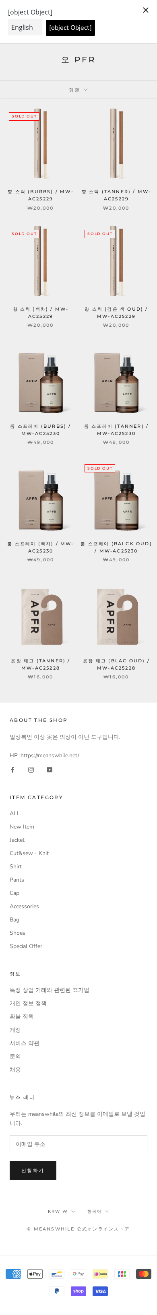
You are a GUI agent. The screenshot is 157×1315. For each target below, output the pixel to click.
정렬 (76, 90)
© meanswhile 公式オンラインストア (78, 1229)
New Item (22, 827)
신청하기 (33, 1170)
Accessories (24, 906)
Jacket (17, 840)
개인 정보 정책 (28, 1003)
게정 (15, 1030)
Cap (14, 893)
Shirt (16, 866)
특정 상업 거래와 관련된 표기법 (49, 990)
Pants (17, 880)
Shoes (17, 933)
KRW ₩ (58, 1211)
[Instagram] (31, 769)
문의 (15, 1056)
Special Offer (26, 946)
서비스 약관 (24, 1043)
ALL (15, 813)
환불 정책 (22, 1016)
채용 (15, 1070)
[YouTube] (49, 769)
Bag (14, 919)
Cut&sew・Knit (29, 853)
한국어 (94, 1211)
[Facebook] (12, 769)
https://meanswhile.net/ (50, 755)
